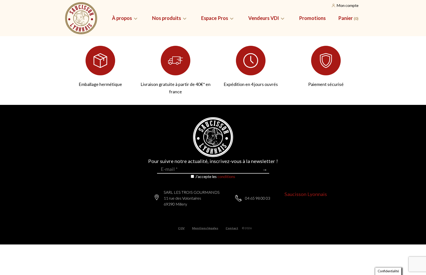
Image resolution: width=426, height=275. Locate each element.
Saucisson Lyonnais (305, 194)
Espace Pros (214, 18)
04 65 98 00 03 (257, 198)
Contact (232, 228)
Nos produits (166, 18)
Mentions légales (205, 228)
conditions (226, 176)
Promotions (312, 18)
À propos (122, 18)
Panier (348, 18)
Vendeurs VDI (263, 18)
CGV (181, 228)
